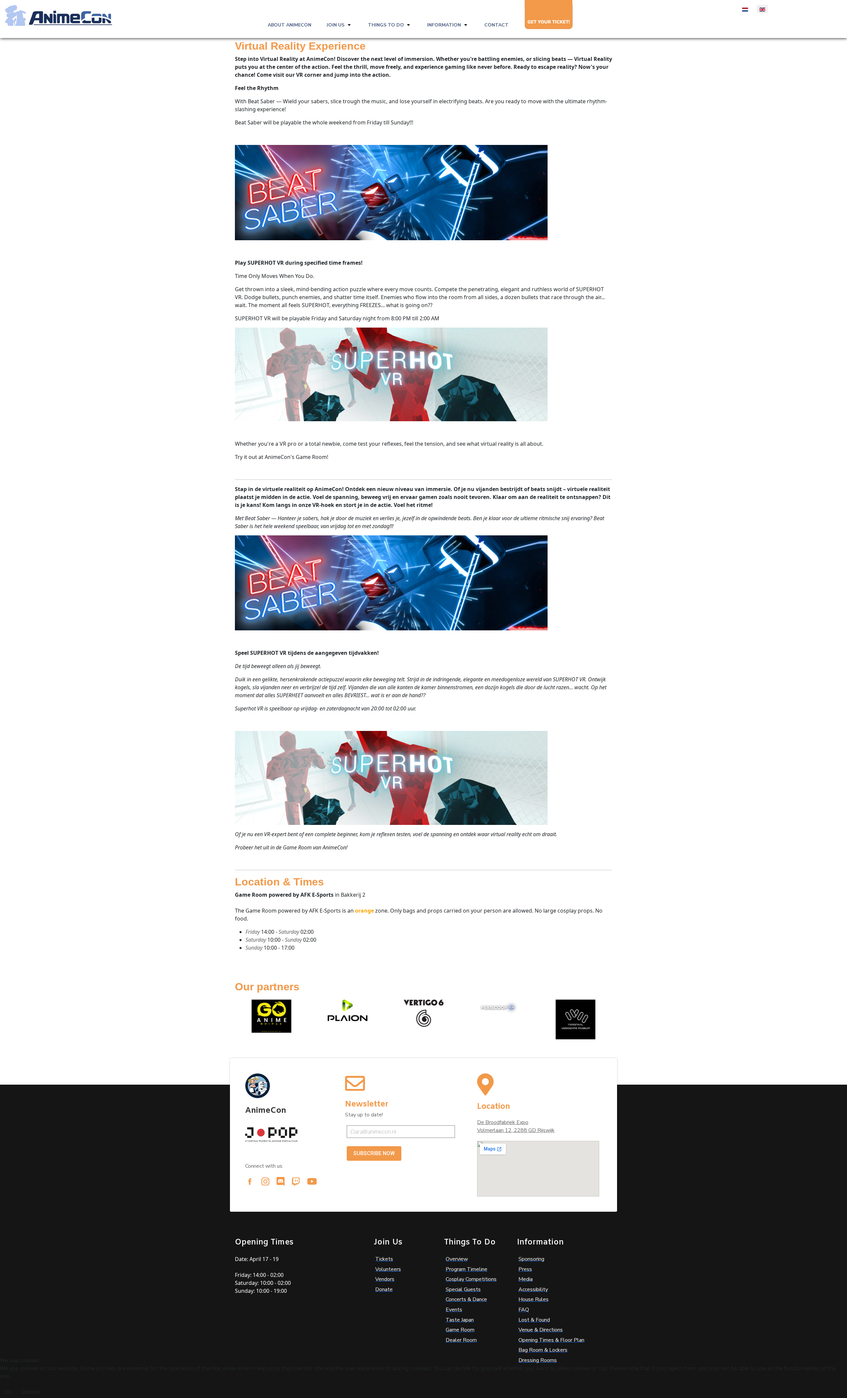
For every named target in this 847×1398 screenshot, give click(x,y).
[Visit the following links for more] (249, 1181)
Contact (496, 25)
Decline (31, 1391)
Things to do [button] (386, 25)
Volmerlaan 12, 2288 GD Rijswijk (516, 1130)
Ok (8, 1391)
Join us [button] (335, 25)
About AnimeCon (289, 25)
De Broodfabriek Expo (502, 1122)
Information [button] (444, 25)
